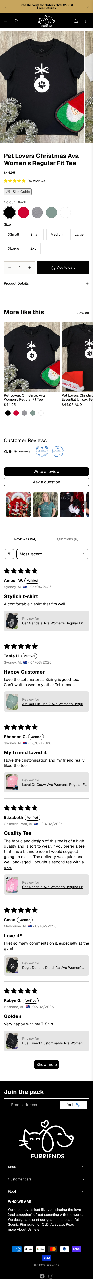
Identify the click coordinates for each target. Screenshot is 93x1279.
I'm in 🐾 (73, 1104)
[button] (15, 181)
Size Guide (21, 192)
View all (82, 313)
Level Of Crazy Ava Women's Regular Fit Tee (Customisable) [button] (54, 784)
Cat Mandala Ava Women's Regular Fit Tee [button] (52, 623)
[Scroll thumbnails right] (83, 505)
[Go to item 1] (18, 504)
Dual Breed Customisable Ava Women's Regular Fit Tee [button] (53, 1043)
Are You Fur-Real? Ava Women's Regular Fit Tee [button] (54, 704)
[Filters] (9, 554)
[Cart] (87, 20)
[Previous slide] (5, 6)
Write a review (46, 471)
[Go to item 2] (45, 504)
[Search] (16, 20)
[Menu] (5, 21)
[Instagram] (51, 1276)
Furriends (52, 1265)
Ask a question (46, 482)
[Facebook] (42, 1276)
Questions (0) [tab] (67, 539)
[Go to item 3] (72, 504)
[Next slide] (87, 6)
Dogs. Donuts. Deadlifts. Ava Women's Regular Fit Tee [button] (52, 967)
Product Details (16, 283)
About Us (24, 1229)
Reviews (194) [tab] (25, 539)
